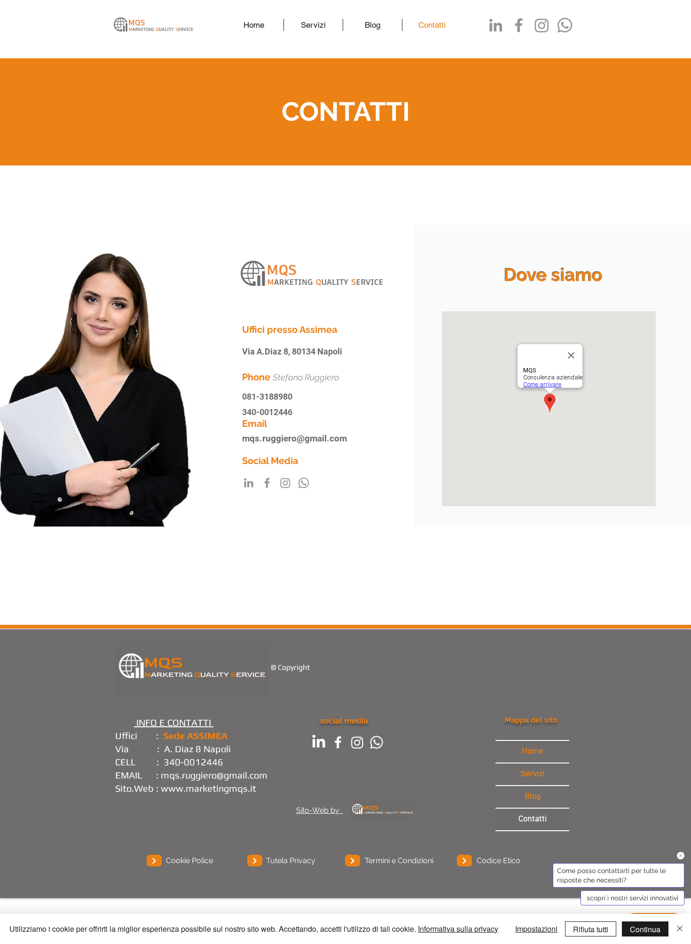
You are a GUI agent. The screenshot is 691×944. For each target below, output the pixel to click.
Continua (645, 929)
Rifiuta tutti (590, 929)
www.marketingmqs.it (208, 788)
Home (532, 751)
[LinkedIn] (496, 25)
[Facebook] (519, 25)
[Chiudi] (679, 928)
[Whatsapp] (565, 25)
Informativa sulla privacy (458, 928)
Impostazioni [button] (536, 928)
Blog (533, 797)
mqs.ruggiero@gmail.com (294, 438)
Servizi (532, 774)
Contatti (532, 819)
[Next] (154, 860)
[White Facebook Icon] (338, 742)
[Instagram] (542, 25)
